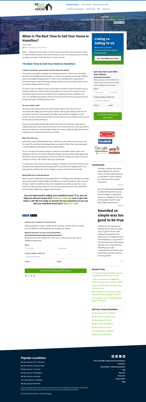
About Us (121, 19)
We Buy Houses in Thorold (101, 320)
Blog (123, 382)
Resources (121, 376)
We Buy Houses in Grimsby (101, 327)
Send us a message (62, 198)
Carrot (49, 394)
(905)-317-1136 (116, 16)
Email (59, 261)
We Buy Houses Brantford (101, 334)
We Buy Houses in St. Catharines (104, 313)
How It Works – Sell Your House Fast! (95, 4)
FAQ (98, 9)
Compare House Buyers (75, 9)
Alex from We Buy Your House (35, 47)
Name (27, 245)
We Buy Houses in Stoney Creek (103, 316)
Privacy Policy (120, 379)
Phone (27, 261)
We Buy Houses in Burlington (102, 324)
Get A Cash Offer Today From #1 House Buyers (98, 19)
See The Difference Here (107, 58)
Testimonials (90, 9)
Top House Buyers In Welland (102, 331)
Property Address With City (35, 253)
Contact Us (106, 9)
